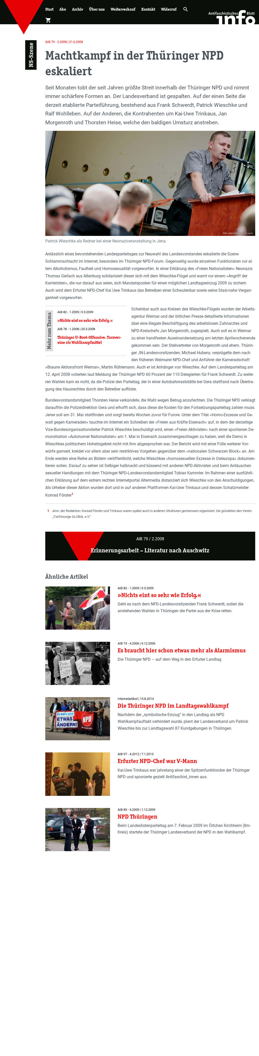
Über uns (97, 9)
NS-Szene (31, 55)
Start (49, 9)
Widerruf (169, 9)
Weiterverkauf (123, 9)
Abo (62, 9)
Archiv (77, 9)
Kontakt (148, 9)
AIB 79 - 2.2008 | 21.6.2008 (64, 42)
